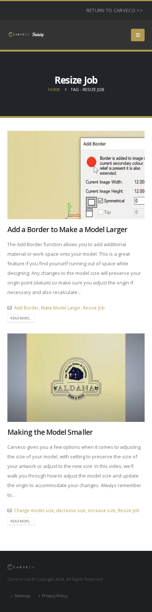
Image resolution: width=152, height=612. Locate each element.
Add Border (26, 308)
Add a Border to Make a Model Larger (67, 229)
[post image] (76, 175)
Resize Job (94, 308)
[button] (138, 35)
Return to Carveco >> (114, 10)
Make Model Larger (61, 308)
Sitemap (22, 595)
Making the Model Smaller (50, 432)
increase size (101, 510)
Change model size (34, 510)
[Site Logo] (25, 35)
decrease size (71, 510)
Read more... (20, 318)
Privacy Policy (55, 595)
